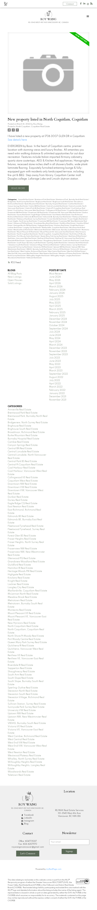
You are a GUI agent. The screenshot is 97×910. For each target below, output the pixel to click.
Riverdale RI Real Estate (16, 240)
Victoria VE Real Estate (61, 249)
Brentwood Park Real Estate (45, 199)
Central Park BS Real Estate (35, 208)
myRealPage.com (53, 869)
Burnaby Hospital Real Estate (56, 204)
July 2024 (54, 332)
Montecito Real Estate (19, 610)
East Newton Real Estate (62, 215)
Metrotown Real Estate (42, 230)
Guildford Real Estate (68, 223)
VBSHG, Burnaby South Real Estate (39, 249)
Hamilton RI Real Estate (20, 568)
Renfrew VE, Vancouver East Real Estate (69, 238)
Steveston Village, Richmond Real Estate (44, 245)
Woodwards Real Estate (17, 258)
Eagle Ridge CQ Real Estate (42, 215)
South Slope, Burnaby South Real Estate (31, 243)
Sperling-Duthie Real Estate (57, 243)
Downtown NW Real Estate (17, 212)
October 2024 (56, 325)
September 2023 (58, 354)
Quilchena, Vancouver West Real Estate (22, 238)
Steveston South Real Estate (19, 245)
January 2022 (57, 393)
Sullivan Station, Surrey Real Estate (73, 245)
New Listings (14, 277)
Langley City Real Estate (32, 227)
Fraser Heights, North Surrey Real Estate (22, 221)
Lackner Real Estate (15, 227)
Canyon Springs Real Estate (18, 206)
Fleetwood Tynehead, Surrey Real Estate (32, 219)
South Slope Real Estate (20, 678)
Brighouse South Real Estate (63, 202)
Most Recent (55, 274)
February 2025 (57, 312)
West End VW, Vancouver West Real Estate (23, 253)
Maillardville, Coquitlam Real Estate (55, 227)
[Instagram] (88, 5)
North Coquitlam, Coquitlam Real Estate (33, 126)
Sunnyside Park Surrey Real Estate (20, 247)
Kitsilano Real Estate (61, 225)
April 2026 (55, 283)
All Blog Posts (15, 274)
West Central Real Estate (57, 251)
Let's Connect (27, 853)
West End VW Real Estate (76, 251)
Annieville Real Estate (26, 199)
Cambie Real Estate (75, 204)
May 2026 (54, 280)
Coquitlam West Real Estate (77, 210)
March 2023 (56, 371)
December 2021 (57, 396)
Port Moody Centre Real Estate (28, 236)
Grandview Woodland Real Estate (46, 223)
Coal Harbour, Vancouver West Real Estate (29, 210)
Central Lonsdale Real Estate (57, 206)
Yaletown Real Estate (34, 258)
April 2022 (55, 384)
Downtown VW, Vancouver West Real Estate (65, 212)
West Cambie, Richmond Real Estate (33, 251)
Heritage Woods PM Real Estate (25, 225)
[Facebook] (81, 4)
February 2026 (57, 290)
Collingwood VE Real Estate (56, 210)
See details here (17, 140)
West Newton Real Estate (49, 253)
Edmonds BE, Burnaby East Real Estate (57, 217)
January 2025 (57, 316)
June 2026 (55, 277)
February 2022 (57, 390)
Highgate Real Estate (45, 225)
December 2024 (58, 319)
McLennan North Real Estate (23, 594)
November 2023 (58, 351)
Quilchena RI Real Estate (77, 236)
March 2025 (56, 309)
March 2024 (56, 345)
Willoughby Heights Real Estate (38, 255)
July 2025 (54, 299)
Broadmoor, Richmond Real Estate (26, 432)
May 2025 (54, 303)
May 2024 (54, 338)
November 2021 (57, 400)
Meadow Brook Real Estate (23, 230)
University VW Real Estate (43, 247)
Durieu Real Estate (24, 215)
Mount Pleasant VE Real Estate (28, 232)
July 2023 (54, 358)
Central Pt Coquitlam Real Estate (58, 208)
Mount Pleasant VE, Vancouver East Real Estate (57, 232)
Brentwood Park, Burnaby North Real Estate (72, 199)
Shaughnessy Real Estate (52, 240)
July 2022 (54, 380)
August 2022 (56, 377)
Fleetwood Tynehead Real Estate (25, 526)
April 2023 (55, 367)
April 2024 (55, 341)
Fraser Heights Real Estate (77, 219)
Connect (70, 4)
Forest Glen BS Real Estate (57, 219)
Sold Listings (14, 283)
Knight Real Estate (77, 225)
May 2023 (54, 364)
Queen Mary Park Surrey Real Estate (54, 236)
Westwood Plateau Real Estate (70, 253)
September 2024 (58, 329)
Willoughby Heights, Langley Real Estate (65, 255)
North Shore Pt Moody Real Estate (26, 636)
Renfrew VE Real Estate (46, 238)
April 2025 (55, 306)
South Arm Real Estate (71, 240)
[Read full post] (48, 74)
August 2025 (56, 296)
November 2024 (58, 322)
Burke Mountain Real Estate (35, 204)
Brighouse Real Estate (44, 202)
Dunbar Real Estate (18, 497)
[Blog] (91, 4)
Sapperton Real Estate (34, 240)
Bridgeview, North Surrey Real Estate (21, 202)
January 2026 (57, 293)
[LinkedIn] (84, 4)
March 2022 (56, 387)
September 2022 (58, 374)
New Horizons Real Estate (21, 623)
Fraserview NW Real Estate (48, 221)
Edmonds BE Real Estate (33, 217)
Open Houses (15, 280)
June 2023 (55, 361)
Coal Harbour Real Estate (21, 468)
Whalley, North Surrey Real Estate (26, 759)
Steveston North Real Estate (78, 243)
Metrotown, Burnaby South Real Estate (66, 230)
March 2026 (56, 287)
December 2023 (58, 348)
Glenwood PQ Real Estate (23, 223)
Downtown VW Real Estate (38, 212)
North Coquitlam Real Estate (27, 234)
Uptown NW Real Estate (62, 247)
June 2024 (55, 335)
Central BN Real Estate (37, 206)
